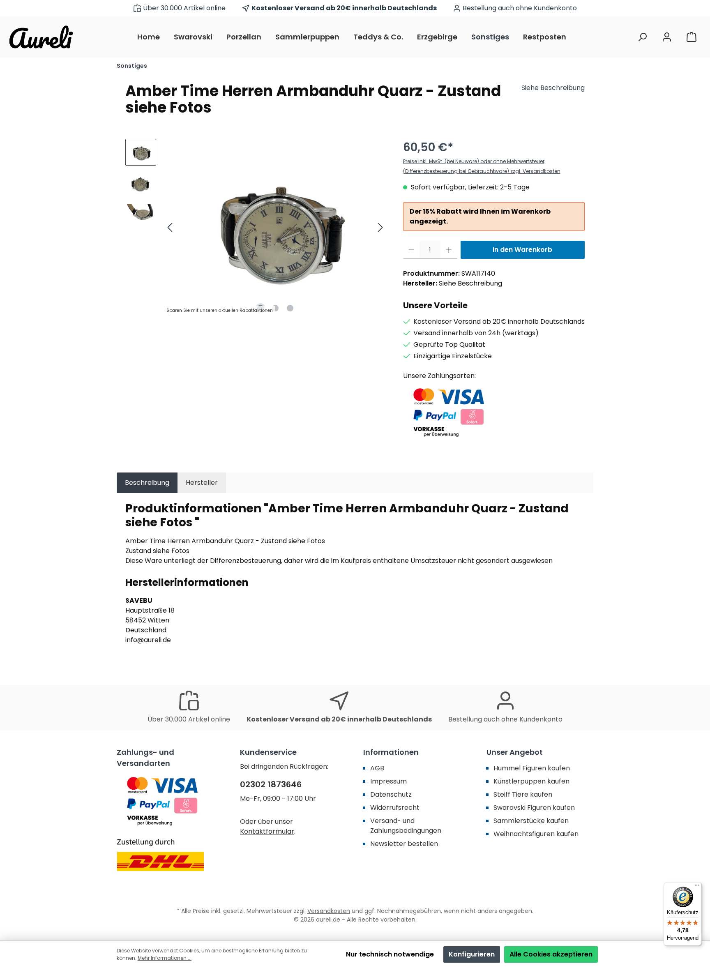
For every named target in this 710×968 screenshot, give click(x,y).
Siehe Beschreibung (553, 87)
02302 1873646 (271, 784)
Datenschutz (391, 794)
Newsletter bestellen (404, 843)
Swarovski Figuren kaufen (534, 807)
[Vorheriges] (170, 227)
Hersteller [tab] (202, 482)
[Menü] (697, 887)
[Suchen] (642, 37)
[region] (256, 227)
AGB (377, 768)
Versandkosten (328, 911)
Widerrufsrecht (395, 807)
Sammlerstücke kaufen (531, 820)
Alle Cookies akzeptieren (550, 954)
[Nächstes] (380, 227)
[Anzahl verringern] (411, 250)
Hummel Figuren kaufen (531, 768)
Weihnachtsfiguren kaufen (536, 834)
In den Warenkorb (522, 249)
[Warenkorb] (691, 37)
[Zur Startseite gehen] (41, 37)
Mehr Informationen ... (164, 957)
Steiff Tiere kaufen (522, 794)
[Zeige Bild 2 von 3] (275, 308)
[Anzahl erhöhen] (448, 250)
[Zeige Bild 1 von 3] (260, 308)
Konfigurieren (472, 954)
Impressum (388, 781)
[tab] (147, 482)
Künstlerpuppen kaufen (531, 781)
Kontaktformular (267, 831)
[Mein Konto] (667, 37)
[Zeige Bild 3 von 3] (290, 308)
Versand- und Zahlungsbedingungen (405, 825)
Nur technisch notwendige (390, 954)
